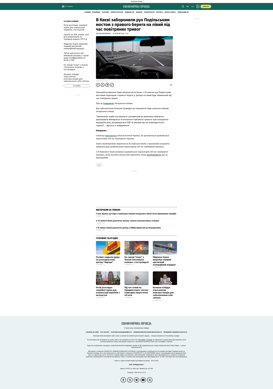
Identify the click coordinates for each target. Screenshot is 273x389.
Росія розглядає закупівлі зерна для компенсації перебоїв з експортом (108, 291)
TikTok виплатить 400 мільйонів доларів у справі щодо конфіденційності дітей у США (76, 56)
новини (88, 12)
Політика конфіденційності (121, 332)
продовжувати (154, 155)
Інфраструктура (117, 12)
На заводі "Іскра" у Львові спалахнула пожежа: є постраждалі (136, 259)
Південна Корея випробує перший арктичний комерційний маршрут (164, 261)
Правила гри (129, 12)
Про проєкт (104, 332)
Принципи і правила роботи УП (175, 332)
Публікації (96, 12)
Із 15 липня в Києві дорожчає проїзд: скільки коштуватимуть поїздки (127, 221)
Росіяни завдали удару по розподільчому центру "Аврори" (108, 259)
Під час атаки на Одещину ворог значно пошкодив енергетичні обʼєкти (136, 291)
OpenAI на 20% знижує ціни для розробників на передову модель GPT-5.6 (76, 36)
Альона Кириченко (103, 33)
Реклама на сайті (92, 332)
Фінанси (139, 12)
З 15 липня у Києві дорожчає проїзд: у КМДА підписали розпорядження (128, 228)
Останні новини (71, 21)
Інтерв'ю (159, 12)
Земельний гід (183, 12)
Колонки (105, 12)
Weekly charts (170, 12)
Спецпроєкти (149, 12)
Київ (99, 165)
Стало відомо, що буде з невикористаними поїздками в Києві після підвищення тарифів (136, 214)
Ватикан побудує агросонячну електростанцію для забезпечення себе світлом (163, 292)
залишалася (111, 135)
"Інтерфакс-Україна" (145, 340)
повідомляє (108, 103)
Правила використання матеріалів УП (148, 332)
